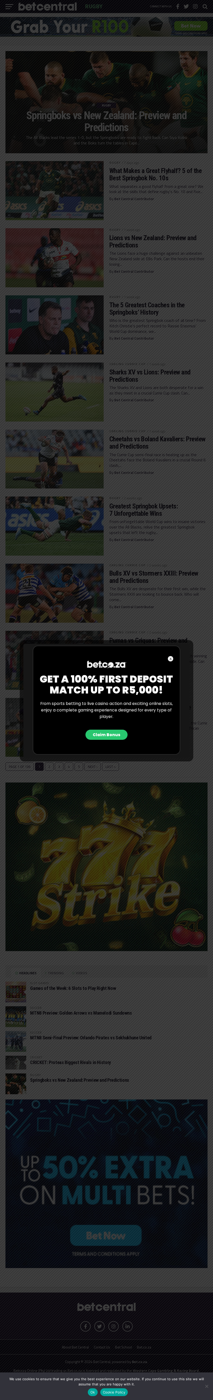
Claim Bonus (106, 734)
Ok (92, 1392)
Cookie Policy (114, 1392)
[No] (206, 1386)
